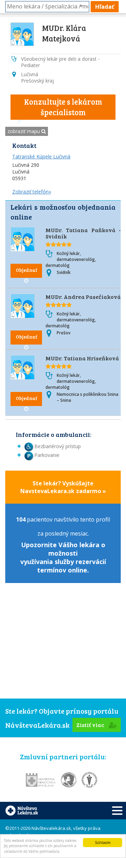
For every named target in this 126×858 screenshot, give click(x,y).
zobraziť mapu (24, 131)
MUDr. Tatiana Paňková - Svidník (83, 233)
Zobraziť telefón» (31, 191)
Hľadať (104, 7)
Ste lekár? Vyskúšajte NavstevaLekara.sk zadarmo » (63, 487)
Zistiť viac (90, 724)
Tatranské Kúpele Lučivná (41, 156)
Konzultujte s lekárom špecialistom (63, 106)
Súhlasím (103, 842)
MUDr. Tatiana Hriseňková (82, 358)
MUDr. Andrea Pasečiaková (83, 296)
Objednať (26, 270)
